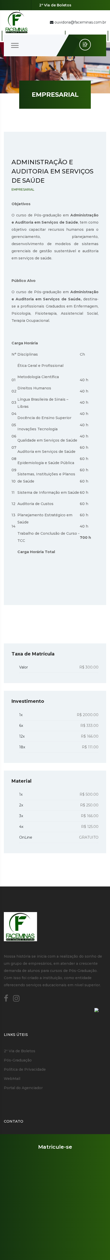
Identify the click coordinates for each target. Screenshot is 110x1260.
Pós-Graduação (18, 1060)
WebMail (12, 1078)
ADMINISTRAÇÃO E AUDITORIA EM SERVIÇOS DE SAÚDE (52, 171)
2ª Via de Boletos (55, 5)
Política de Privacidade (25, 1069)
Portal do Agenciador (23, 1088)
